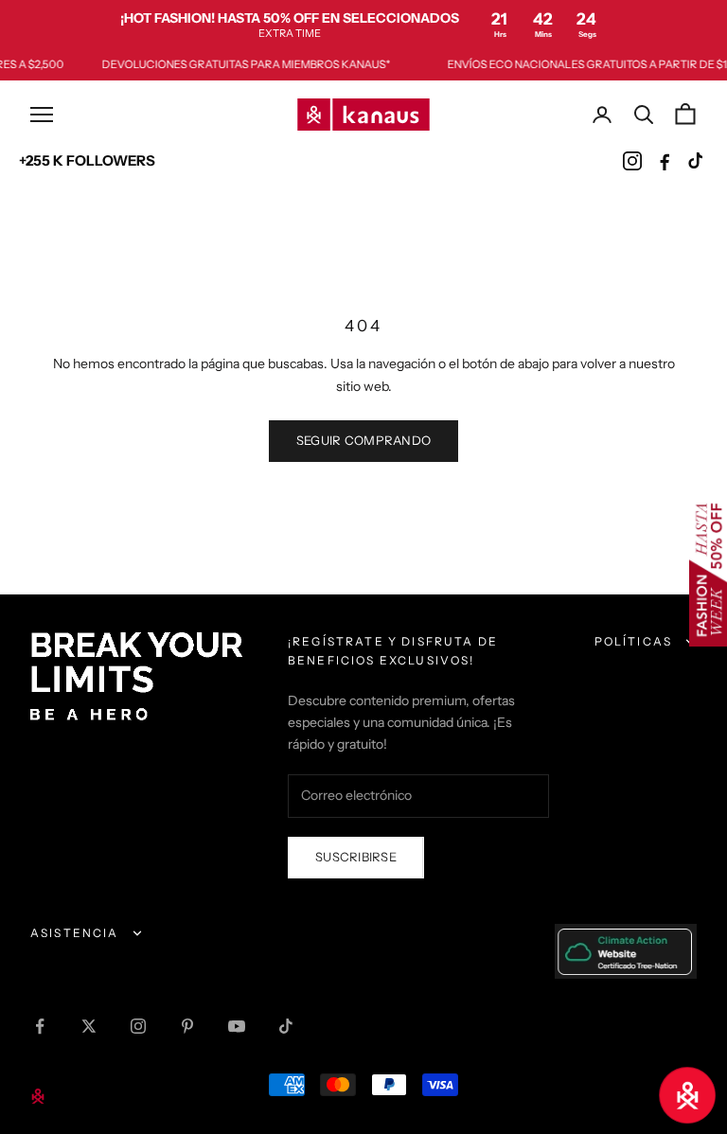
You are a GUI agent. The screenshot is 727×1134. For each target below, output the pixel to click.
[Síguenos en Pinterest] (187, 1026)
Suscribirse (356, 856)
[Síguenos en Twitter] (89, 1026)
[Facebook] (664, 161)
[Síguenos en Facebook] (39, 1026)
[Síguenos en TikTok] (285, 1026)
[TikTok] (696, 161)
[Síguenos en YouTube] (236, 1026)
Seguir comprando (363, 440)
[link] (363, 24)
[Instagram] (632, 161)
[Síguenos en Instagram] (138, 1026)
